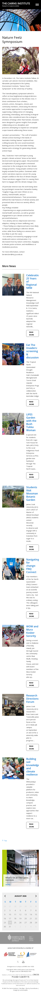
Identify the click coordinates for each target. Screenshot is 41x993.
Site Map (21, 988)
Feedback (4, 975)
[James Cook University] (20, 940)
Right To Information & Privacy (23, 975)
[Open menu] (37, 4)
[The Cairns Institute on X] (17, 961)
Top (5, 841)
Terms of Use (11, 975)
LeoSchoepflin (23, 990)
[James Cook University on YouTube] (23, 961)
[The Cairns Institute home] (16, 5)
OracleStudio (34, 988)
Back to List (33, 261)
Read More (31, 333)
